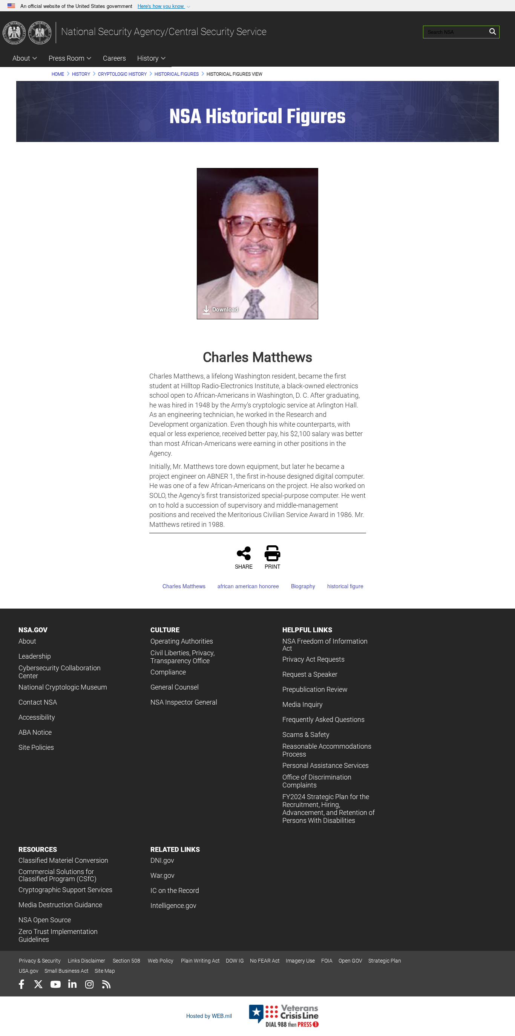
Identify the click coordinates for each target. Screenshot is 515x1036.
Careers (114, 58)
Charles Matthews (183, 586)
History (148, 58)
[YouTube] (55, 985)
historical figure (345, 586)
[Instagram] (89, 985)
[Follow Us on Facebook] (21, 985)
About (21, 58)
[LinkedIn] (72, 985)
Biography (303, 586)
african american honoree (248, 586)
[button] (165, 6)
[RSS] (106, 985)
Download (225, 309)
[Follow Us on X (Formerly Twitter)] (38, 985)
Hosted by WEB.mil (209, 1015)
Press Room (66, 58)
